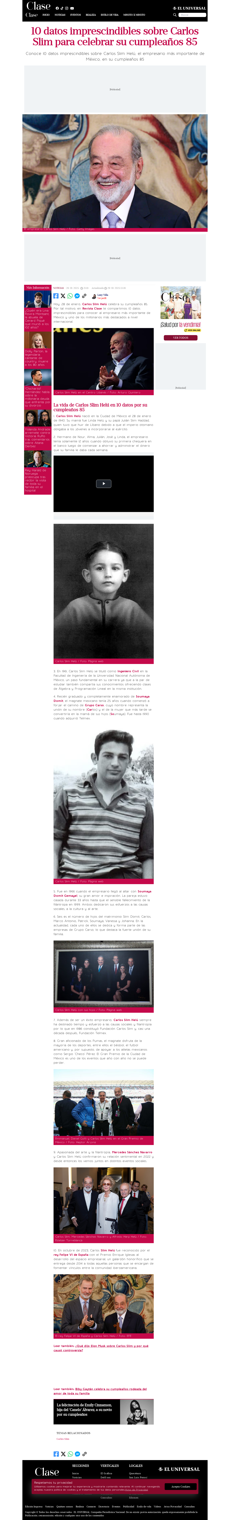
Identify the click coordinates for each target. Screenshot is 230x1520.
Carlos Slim (63, 1439)
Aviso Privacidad (173, 1506)
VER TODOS (180, 337)
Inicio (46, 14)
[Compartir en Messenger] (77, 296)
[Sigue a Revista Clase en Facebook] (58, 8)
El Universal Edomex (136, 1495)
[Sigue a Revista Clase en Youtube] (73, 8)
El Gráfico (106, 1473)
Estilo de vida (109, 14)
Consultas (106, 1497)
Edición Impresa (33, 1506)
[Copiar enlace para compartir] (84, 296)
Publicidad (128, 1506)
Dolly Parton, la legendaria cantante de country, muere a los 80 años (36, 358)
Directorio (103, 1506)
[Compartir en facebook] (56, 296)
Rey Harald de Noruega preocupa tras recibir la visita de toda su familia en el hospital (35, 480)
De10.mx (106, 1477)
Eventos (75, 14)
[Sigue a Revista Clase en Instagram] (67, 8)
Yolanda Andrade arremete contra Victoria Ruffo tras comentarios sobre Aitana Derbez (37, 438)
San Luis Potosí (138, 1477)
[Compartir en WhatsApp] (70, 296)
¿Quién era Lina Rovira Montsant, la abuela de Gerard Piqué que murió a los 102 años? (37, 319)
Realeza (91, 14)
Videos (157, 1506)
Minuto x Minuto (134, 14)
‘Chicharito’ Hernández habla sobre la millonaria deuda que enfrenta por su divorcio (38, 397)
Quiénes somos (64, 1506)
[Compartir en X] (63, 296)
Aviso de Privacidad (136, 1489)
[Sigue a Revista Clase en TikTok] (62, 8)
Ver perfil (101, 298)
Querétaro (135, 1473)
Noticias (60, 14)
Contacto (91, 1506)
